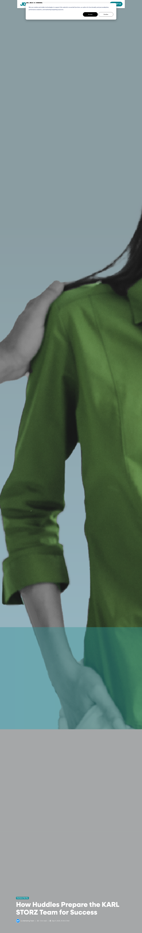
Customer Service (22, 898)
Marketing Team (28, 921)
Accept (90, 14)
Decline (106, 14)
